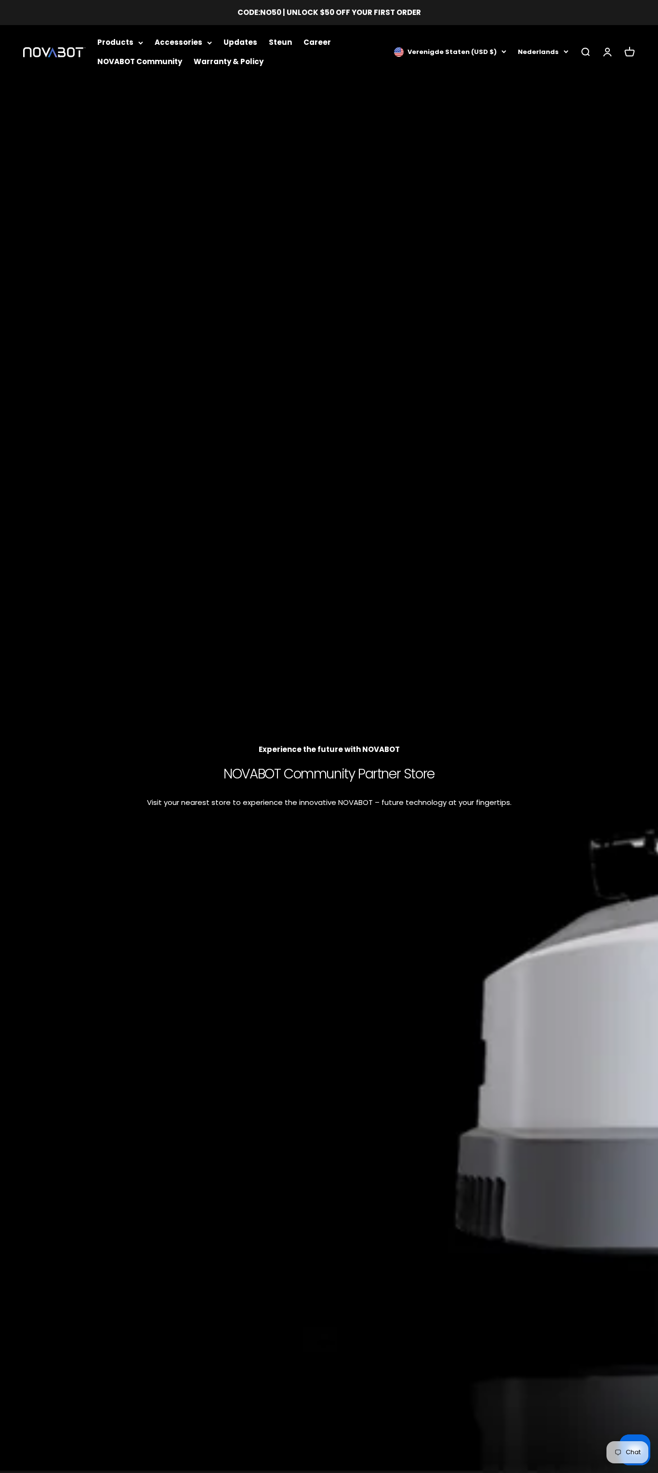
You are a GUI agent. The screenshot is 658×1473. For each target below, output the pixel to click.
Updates (240, 42)
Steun (280, 42)
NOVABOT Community (139, 61)
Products (115, 42)
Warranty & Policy (228, 61)
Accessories (178, 42)
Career (317, 42)
